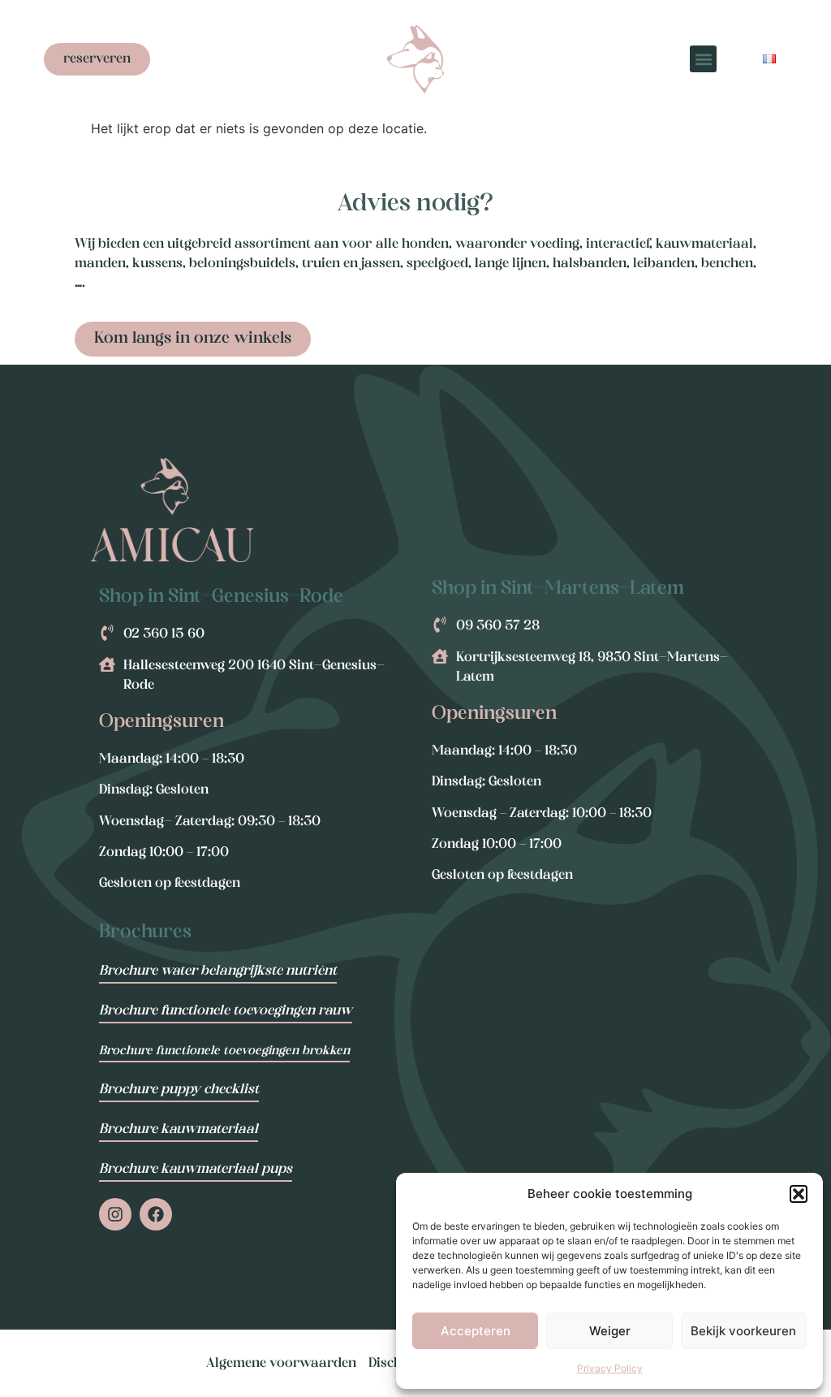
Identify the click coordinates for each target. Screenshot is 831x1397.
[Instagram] (115, 1214)
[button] (798, 1194)
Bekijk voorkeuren (743, 1331)
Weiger (610, 1331)
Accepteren (475, 1331)
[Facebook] (156, 1214)
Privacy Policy (610, 1368)
